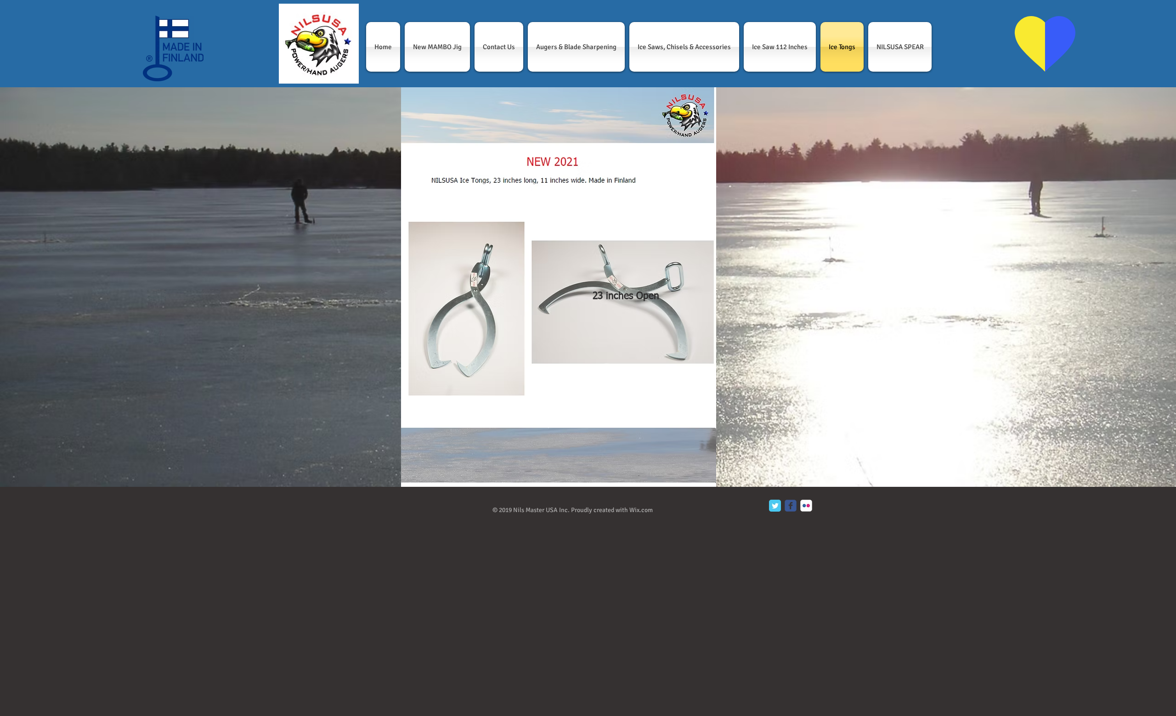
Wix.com (641, 510)
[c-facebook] (791, 506)
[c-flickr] (806, 506)
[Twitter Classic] (775, 506)
